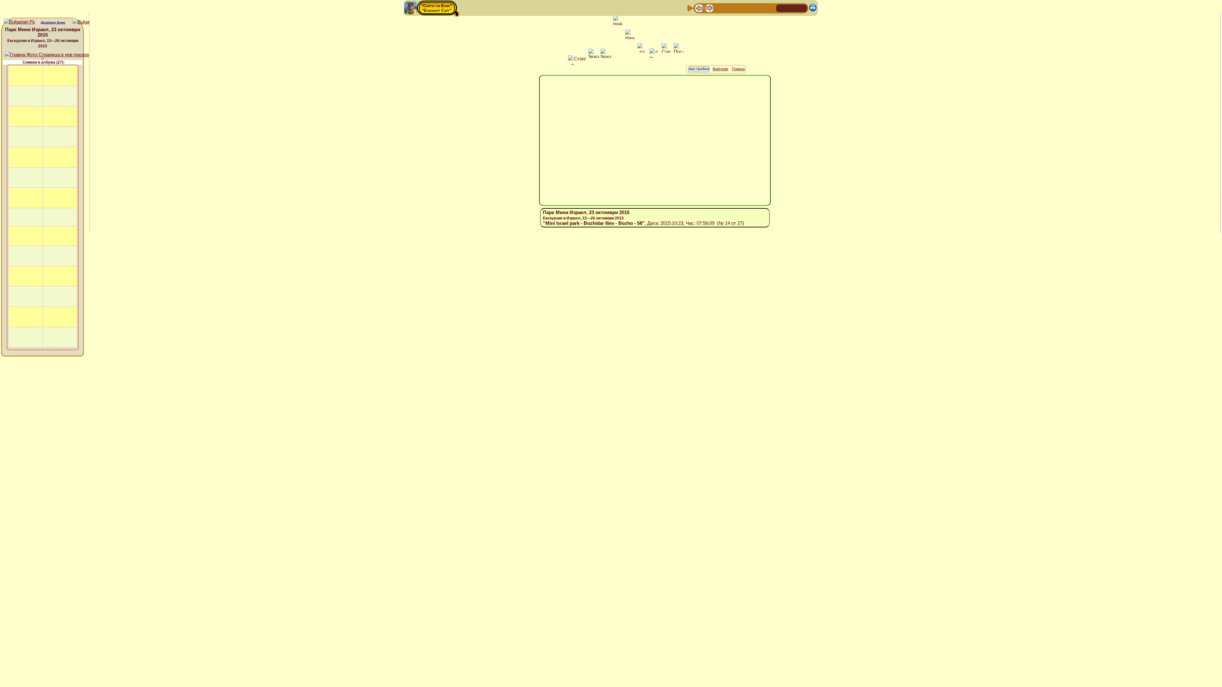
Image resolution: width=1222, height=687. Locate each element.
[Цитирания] (730, 7)
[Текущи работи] (740, 7)
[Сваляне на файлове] (760, 7)
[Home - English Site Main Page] (802, 7)
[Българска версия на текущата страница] (88, 22)
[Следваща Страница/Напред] (709, 7)
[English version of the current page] (19, 22)
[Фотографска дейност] (750, 7)
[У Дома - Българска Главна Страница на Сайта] (792, 7)
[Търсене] (770, 7)
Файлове (720, 69)
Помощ (738, 69)
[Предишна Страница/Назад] (699, 7)
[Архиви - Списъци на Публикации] (719, 7)
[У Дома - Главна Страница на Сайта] (781, 7)
